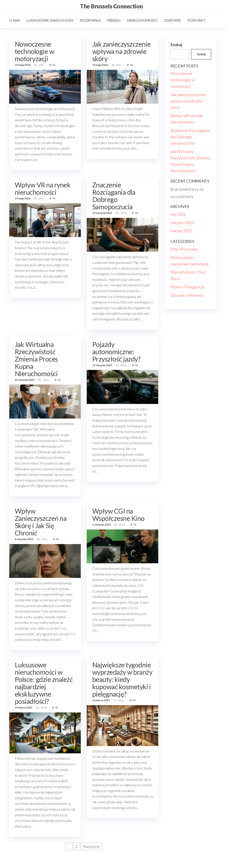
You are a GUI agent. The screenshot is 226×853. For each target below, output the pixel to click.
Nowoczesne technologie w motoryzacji (34, 51)
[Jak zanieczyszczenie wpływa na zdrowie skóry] (122, 86)
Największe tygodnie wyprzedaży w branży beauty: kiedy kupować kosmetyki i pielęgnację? (122, 679)
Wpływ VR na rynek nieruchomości (42, 188)
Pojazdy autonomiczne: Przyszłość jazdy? (116, 351)
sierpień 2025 (182, 222)
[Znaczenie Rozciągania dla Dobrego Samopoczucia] (122, 234)
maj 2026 (178, 214)
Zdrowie (172, 20)
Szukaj (176, 44)
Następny (91, 846)
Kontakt (196, 20)
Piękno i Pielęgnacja (187, 286)
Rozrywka (90, 20)
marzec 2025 (181, 230)
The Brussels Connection (111, 6)
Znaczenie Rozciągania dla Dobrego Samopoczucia (113, 196)
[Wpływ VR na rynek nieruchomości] (45, 219)
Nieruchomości (142, 20)
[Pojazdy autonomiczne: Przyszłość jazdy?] (122, 386)
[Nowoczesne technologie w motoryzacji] (45, 86)
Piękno (114, 20)
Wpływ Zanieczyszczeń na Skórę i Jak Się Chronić (40, 522)
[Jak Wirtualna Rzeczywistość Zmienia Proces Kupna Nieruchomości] (45, 401)
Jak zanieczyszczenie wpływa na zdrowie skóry (121, 51)
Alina (124, 213)
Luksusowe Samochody (50, 20)
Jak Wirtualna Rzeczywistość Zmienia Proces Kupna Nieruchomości (36, 358)
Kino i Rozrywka (184, 249)
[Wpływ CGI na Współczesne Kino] (122, 545)
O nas (14, 20)
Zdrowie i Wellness (186, 295)
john (41, 65)
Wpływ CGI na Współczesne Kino (118, 514)
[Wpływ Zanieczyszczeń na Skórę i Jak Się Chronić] (45, 560)
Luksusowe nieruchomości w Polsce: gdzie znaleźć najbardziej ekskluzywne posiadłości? (44, 683)
